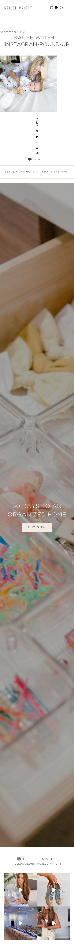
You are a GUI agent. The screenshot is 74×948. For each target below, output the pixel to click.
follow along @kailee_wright (37, 864)
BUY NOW (37, 527)
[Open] (20, 889)
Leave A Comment (20, 172)
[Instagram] (34, 902)
